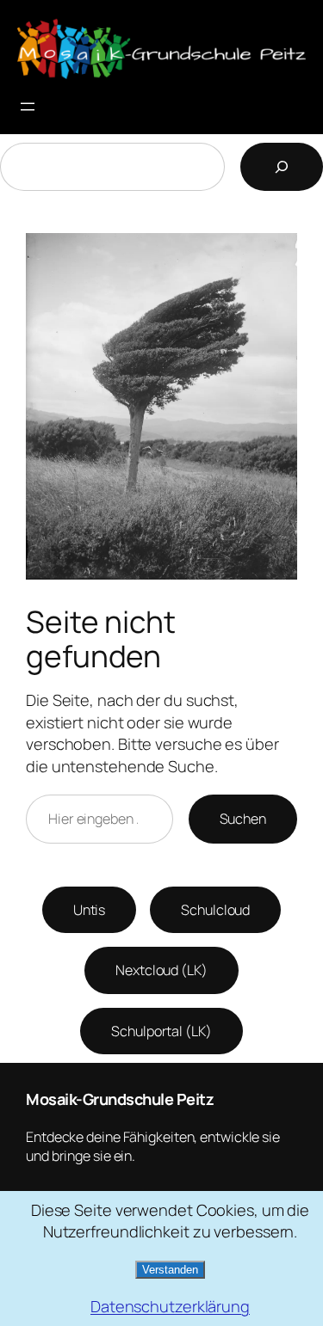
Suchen (243, 818)
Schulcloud (215, 909)
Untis (89, 909)
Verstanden (170, 1269)
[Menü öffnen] (27, 106)
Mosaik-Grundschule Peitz (120, 1099)
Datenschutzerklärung (170, 1306)
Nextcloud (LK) (161, 970)
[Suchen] (281, 167)
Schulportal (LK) (161, 1031)
